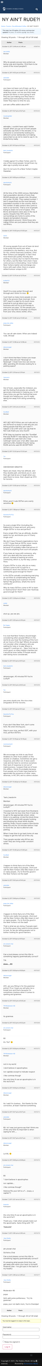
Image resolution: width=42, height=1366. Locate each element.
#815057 (37, 620)
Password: (7, 1334)
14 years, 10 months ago (16, 32)
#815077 (37, 1275)
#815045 (37, 145)
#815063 (37, 850)
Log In (7, 1347)
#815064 (37, 880)
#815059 (37, 685)
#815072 (37, 1112)
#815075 (37, 1199)
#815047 (37, 230)
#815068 (37, 1001)
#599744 (37, 46)
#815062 (37, 782)
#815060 (37, 709)
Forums (8, 26)
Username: (7, 1327)
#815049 (37, 318)
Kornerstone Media (31, 1363)
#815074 (37, 1160)
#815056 (37, 598)
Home (3, 26)
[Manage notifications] (36, 1361)
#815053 (37, 451)
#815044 (37, 111)
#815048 (37, 275)
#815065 (37, 898)
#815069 (37, 1023)
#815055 (37, 509)
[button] (2, 2)
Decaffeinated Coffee (19, 26)
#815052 (37, 407)
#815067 (37, 970)
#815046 (37, 177)
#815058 (37, 661)
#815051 (37, 372)
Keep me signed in (12, 1342)
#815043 (37, 72)
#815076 (37, 1233)
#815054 (37, 485)
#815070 (37, 1048)
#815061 (37, 739)
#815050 (37, 342)
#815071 (37, 1088)
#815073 (37, 1138)
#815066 (37, 939)
